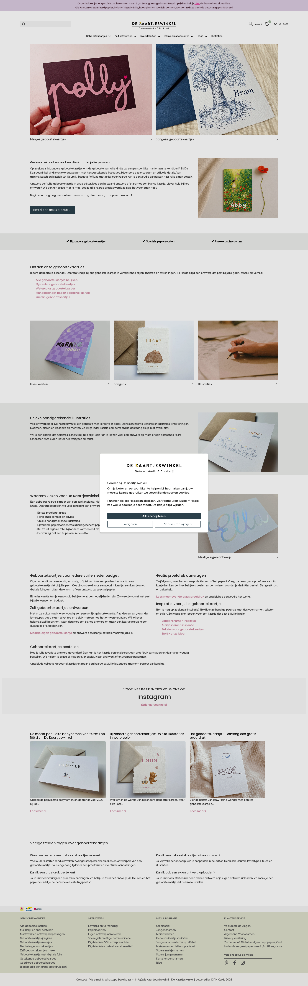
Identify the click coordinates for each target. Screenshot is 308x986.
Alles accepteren (154, 516)
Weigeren (130, 524)
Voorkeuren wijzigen (178, 524)
